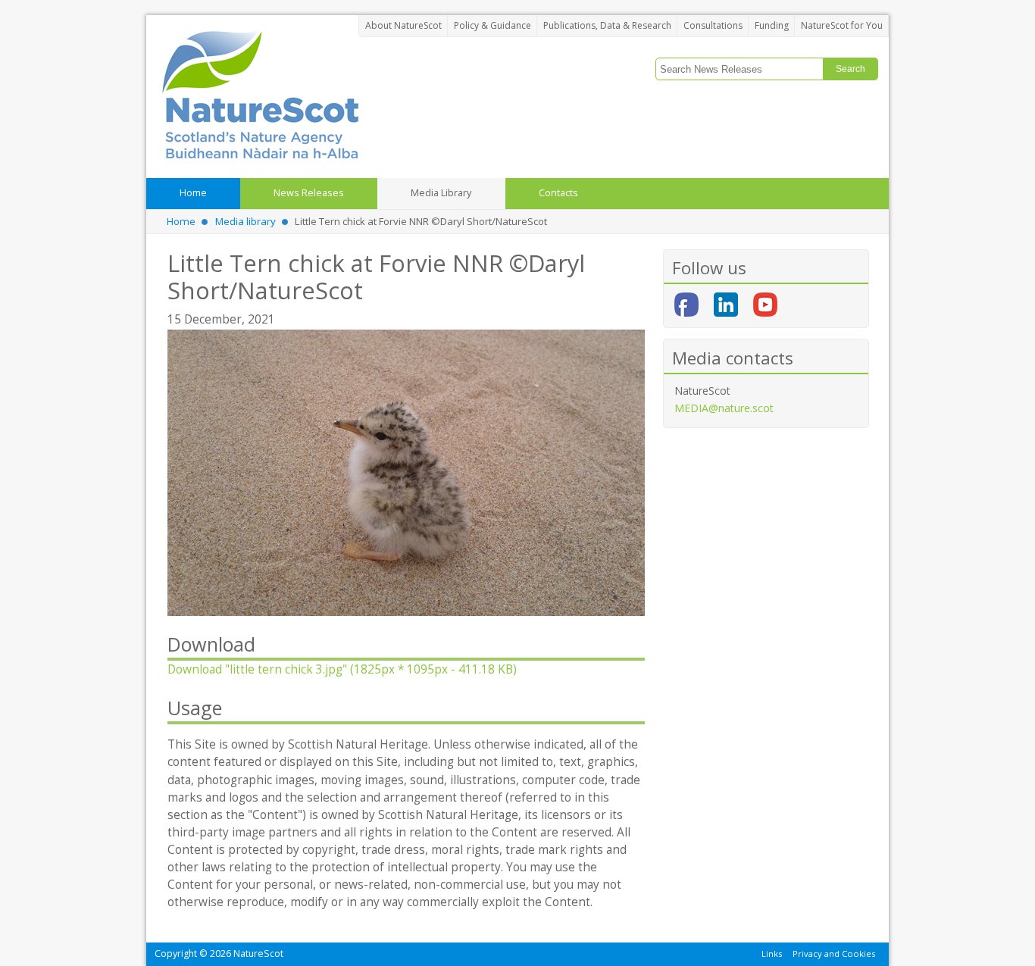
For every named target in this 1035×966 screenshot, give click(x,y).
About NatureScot (403, 25)
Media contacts (732, 358)
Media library (245, 221)
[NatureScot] (260, 94)
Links (771, 952)
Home (181, 221)
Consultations (713, 25)
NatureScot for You (842, 25)
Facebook (686, 304)
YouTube (765, 304)
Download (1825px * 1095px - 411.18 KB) (342, 669)
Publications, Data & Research (607, 25)
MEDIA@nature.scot (724, 408)
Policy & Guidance (492, 25)
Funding (772, 25)
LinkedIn (726, 304)
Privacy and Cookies (834, 952)
